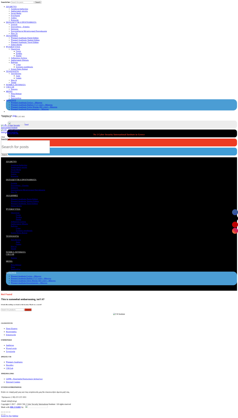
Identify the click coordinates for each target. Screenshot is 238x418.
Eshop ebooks (16, 45)
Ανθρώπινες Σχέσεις (19, 58)
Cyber (18, 65)
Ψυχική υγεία (11, 348)
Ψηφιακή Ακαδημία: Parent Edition (25, 38)
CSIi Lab (9, 368)
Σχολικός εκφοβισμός (24, 67)
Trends (13, 82)
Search (37, 2)
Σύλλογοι (14, 29)
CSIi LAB (10, 87)
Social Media (16, 13)
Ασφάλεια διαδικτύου (19, 9)
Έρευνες (14, 89)
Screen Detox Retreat (19, 69)
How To (14, 33)
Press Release (16, 94)
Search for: (5, 2)
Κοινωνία (14, 20)
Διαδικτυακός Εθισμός (20, 60)
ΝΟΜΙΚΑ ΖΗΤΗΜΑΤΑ (16, 85)
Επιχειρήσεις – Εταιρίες (20, 27)
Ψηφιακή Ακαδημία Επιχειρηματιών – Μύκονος (30, 109)
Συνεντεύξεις (16, 98)
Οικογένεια (15, 49)
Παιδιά (18, 56)
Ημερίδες (10, 365)
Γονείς (18, 51)
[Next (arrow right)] (4, 414)
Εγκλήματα (15, 16)
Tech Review (16, 74)
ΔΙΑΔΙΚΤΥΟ (11, 7)
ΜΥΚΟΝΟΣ (11, 100)
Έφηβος (19, 53)
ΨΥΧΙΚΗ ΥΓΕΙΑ (13, 47)
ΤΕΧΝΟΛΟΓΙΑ (12, 71)
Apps (18, 76)
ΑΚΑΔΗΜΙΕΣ (12, 36)
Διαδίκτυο (10, 345)
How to (14, 80)
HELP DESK (12, 133)
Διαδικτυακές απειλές (19, 11)
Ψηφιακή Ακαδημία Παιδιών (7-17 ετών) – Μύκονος (32, 105)
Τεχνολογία (10, 351)
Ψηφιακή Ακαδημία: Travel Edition (25, 42)
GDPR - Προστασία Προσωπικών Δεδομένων (24, 379)
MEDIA (9, 91)
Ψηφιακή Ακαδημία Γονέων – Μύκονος (26, 103)
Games (18, 78)
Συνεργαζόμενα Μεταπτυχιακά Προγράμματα (29, 31)
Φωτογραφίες (11, 332)
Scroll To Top (6, 416)
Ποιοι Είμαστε (11, 329)
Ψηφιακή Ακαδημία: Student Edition (25, 40)
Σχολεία (14, 24)
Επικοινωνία (11, 335)
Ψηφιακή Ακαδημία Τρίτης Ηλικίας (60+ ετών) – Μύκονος (34, 107)
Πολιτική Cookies (13, 382)
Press (13, 96)
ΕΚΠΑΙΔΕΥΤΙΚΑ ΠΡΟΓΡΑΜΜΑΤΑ (21, 22)
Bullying (14, 62)
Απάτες (14, 18)
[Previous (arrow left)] (2, 414)
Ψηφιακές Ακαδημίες (14, 362)
